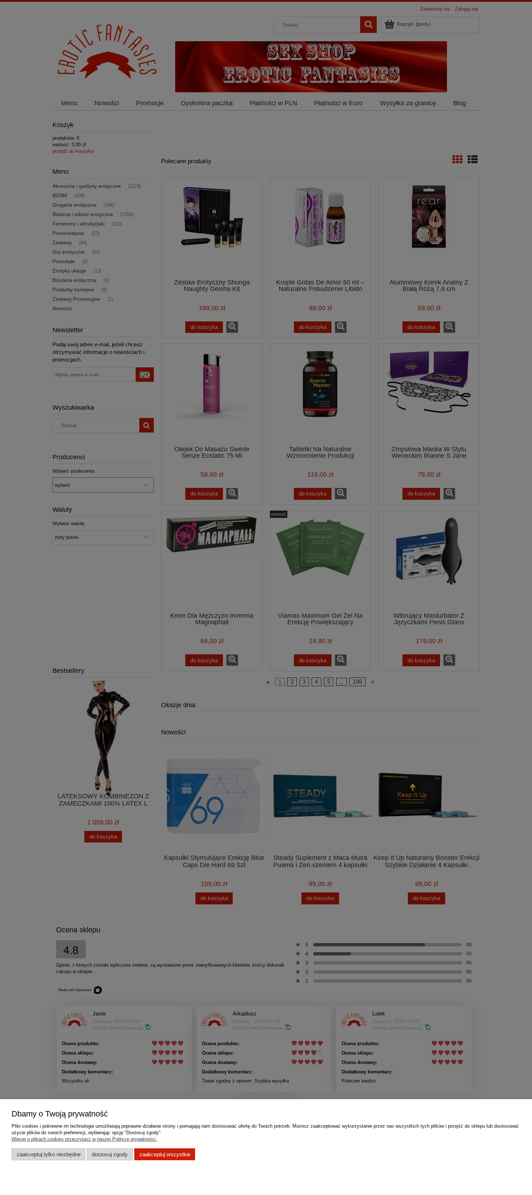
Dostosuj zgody (110, 1154)
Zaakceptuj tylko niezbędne (49, 1154)
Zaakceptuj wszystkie (164, 1154)
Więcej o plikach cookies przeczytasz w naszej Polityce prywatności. (84, 1139)
